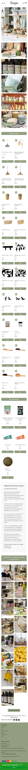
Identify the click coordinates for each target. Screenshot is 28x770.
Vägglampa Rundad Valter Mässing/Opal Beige (19, 153)
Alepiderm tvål (8, 469)
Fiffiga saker (3, 734)
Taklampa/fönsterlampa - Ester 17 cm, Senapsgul (7, 179)
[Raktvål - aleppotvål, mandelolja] (15, 192)
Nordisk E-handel (14, 717)
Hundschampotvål (5, 331)
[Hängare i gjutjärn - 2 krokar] (3, 243)
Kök (2, 736)
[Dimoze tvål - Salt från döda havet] (15, 217)
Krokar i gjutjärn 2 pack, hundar (19, 307)
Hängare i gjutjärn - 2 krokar (7, 255)
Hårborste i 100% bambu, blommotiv (19, 383)
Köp (8, 161)
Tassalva (16, 331)
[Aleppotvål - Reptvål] (3, 217)
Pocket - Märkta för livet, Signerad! (20, 418)
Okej (14, 767)
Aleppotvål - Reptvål (6, 229)
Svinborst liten (17, 357)
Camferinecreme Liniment (20, 444)
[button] (7, 573)
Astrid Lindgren (4, 730)
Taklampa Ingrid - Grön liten (7, 152)
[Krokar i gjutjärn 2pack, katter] (3, 293)
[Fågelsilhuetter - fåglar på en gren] (15, 243)
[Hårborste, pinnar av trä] (3, 345)
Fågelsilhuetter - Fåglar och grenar (19, 281)
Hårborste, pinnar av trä (6, 357)
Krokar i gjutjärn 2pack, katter (6, 307)
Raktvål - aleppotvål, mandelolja (18, 205)
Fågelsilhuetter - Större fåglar (7, 280)
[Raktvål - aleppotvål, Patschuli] (3, 192)
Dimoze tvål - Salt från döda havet (19, 230)
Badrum (3, 727)
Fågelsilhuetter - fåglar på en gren (20, 256)
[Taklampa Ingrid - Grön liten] (3, 140)
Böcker (2, 732)
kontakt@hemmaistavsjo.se (10, 715)
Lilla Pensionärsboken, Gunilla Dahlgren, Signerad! (7, 418)
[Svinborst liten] (15, 345)
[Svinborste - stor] (3, 370)
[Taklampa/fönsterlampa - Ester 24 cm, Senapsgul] (15, 166)
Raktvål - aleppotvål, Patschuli (6, 205)
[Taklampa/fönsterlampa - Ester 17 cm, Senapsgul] (3, 166)
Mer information (15, 765)
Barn (2, 728)
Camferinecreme (7, 444)
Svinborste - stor (5, 382)
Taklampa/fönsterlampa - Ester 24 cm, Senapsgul (19, 179)
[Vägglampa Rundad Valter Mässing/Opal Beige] (15, 140)
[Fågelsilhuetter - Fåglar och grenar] (15, 268)
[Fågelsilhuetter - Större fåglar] (3, 268)
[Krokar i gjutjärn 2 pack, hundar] (15, 293)
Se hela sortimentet (14, 710)
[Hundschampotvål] (3, 319)
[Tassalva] (15, 319)
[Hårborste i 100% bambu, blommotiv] (15, 370)
